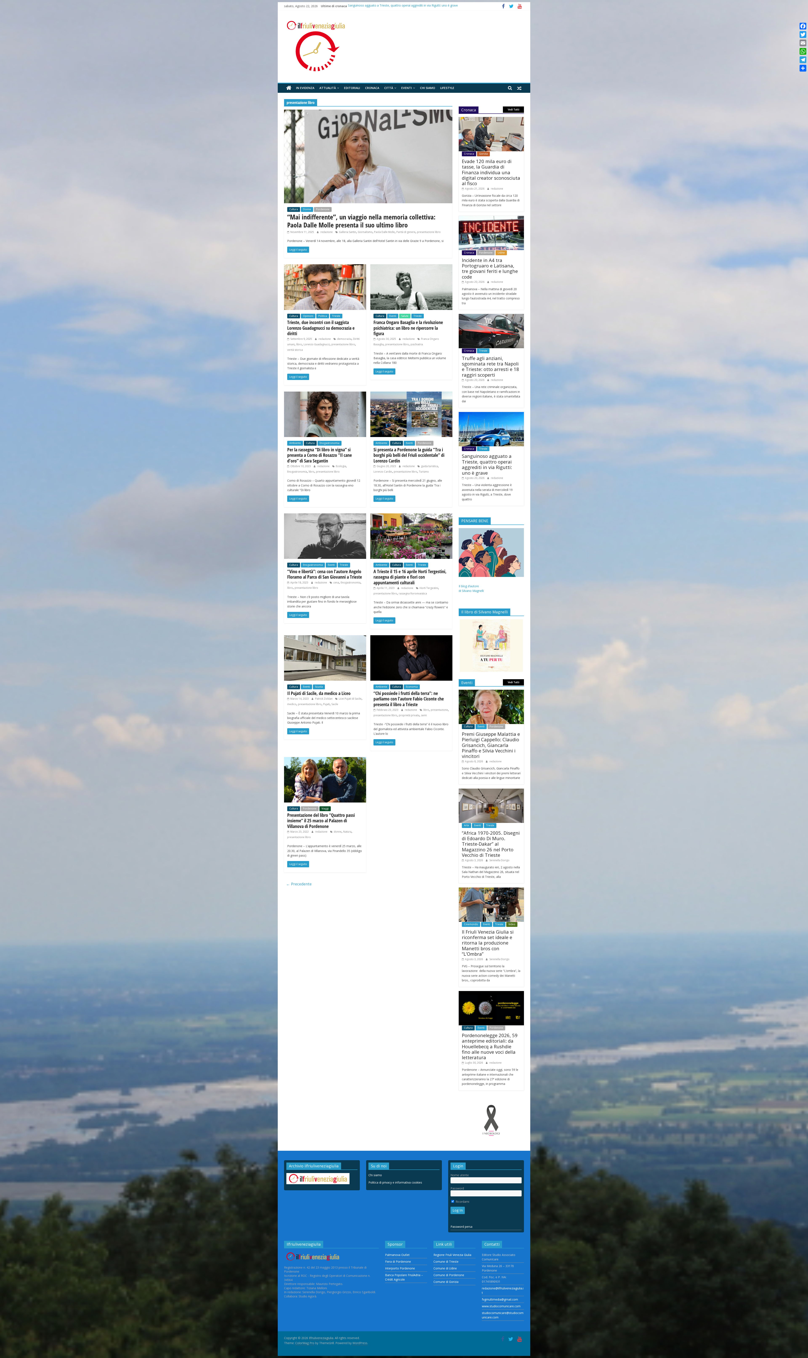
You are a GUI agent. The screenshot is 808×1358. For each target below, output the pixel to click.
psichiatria (417, 344)
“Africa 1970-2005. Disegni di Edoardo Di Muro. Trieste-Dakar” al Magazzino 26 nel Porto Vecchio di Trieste (491, 844)
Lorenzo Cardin (382, 471)
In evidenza (305, 88)
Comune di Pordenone (448, 1275)
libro (299, 344)
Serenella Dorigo (499, 860)
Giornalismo (365, 232)
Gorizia (483, 153)
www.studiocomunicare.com (501, 1306)
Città (388, 88)
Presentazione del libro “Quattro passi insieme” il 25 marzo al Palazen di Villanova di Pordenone (321, 820)
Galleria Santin (347, 232)
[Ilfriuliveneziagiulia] (289, 88)
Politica (322, 316)
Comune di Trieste (445, 1262)
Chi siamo (427, 88)
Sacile (334, 704)
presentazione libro (429, 232)
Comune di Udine (445, 1268)
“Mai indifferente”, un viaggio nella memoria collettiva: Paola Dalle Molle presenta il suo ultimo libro (361, 220)
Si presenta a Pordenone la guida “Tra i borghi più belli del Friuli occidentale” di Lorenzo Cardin (408, 455)
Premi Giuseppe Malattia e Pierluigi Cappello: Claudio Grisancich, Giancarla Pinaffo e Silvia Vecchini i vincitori (491, 745)
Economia (412, 686)
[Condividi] (803, 68)
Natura (347, 831)
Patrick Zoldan (324, 698)
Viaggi (325, 808)
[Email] (803, 43)
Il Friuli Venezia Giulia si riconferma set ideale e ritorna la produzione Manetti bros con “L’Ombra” (488, 943)
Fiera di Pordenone (398, 1262)
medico (291, 704)
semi (424, 715)
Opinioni (308, 316)
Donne (307, 209)
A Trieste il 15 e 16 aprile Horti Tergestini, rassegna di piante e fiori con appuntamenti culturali (410, 577)
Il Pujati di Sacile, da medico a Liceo (319, 693)
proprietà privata (409, 715)
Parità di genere (405, 232)
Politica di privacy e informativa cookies (395, 1182)
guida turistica (429, 466)
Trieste (336, 316)
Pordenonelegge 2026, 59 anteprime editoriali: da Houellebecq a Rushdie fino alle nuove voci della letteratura (490, 1046)
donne (338, 831)
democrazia (344, 339)
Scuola (319, 686)
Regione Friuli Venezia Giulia (452, 1255)
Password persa (461, 1227)
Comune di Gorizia (445, 1282)
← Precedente (299, 883)
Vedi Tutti (513, 109)
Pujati (326, 704)
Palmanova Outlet (397, 1255)
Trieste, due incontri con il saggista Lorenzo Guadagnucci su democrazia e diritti (321, 327)
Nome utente (460, 1175)
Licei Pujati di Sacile (350, 698)
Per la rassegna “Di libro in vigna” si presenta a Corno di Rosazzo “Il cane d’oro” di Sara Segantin (319, 455)
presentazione (439, 710)
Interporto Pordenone (400, 1268)
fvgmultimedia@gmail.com (500, 1299)
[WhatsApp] (803, 51)
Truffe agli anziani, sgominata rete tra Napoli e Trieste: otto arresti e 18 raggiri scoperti (490, 366)
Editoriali (352, 88)
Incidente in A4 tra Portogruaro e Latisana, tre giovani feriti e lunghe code (398, 6)
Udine (501, 252)
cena (336, 582)
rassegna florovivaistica (413, 593)
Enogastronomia (329, 443)
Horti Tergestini (429, 588)
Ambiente (295, 443)
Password (457, 1188)
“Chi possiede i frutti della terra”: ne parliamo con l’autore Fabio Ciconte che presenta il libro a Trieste (408, 698)
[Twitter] (803, 34)
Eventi (406, 88)
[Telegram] (803, 60)
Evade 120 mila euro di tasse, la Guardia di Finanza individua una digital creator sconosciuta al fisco (491, 172)
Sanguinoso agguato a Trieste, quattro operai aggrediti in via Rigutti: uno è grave (487, 464)
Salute (404, 316)
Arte (466, 825)
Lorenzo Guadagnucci (317, 344)
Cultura (293, 209)
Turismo (424, 471)
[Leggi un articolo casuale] (519, 88)
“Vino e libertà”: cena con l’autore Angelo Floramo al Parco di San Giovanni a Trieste (324, 574)
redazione (326, 232)
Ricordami (462, 1202)
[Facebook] (803, 26)
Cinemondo (471, 924)
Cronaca (372, 88)
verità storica (295, 350)
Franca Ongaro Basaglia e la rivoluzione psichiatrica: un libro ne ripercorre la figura (408, 327)
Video (511, 924)
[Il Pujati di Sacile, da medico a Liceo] (325, 637)
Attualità (327, 88)
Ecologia (341, 466)
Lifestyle (447, 88)
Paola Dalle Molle (384, 232)
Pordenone (323, 209)
